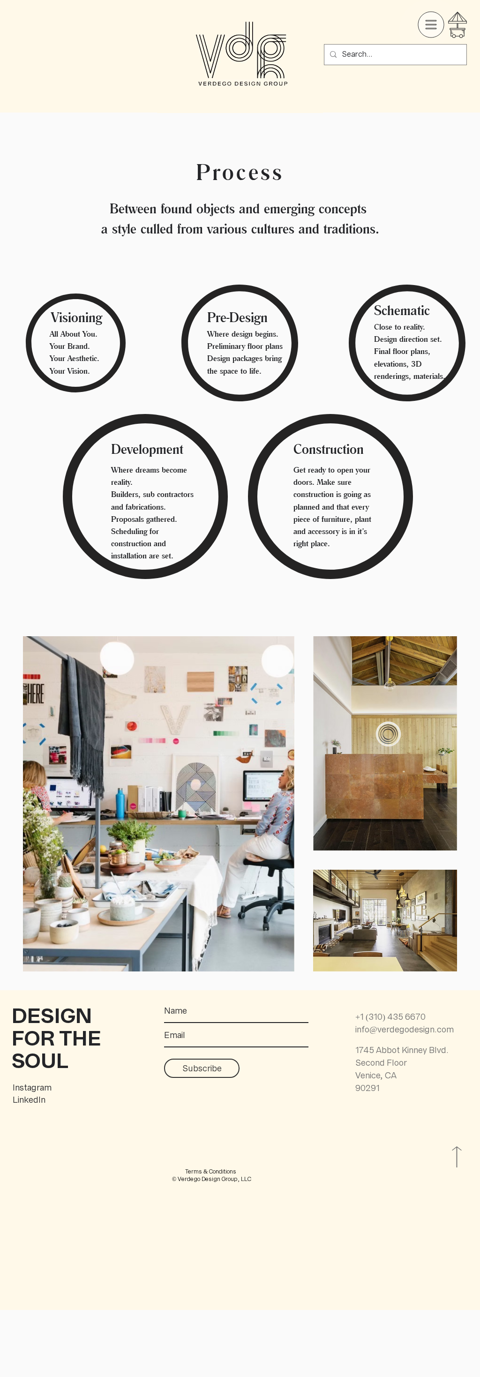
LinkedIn (29, 1099)
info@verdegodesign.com (404, 1029)
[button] (431, 25)
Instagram (33, 1087)
